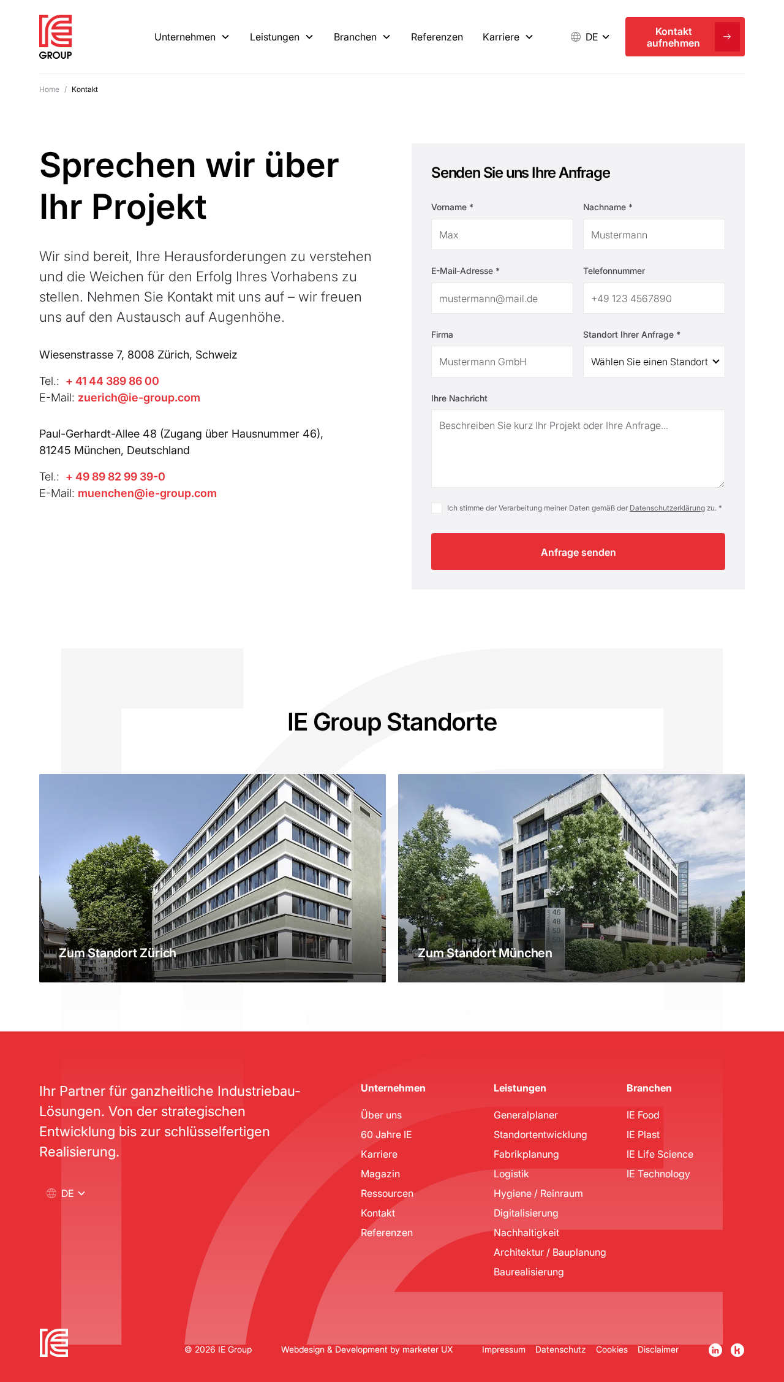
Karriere (379, 1154)
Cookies (612, 1349)
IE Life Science (660, 1154)
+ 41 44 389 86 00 (112, 381)
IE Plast (643, 1134)
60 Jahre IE (386, 1134)
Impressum (504, 1349)
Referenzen (437, 36)
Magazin (380, 1173)
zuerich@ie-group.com (139, 397)
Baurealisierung (529, 1271)
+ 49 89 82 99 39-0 (115, 476)
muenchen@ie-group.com (147, 493)
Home (49, 89)
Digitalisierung (526, 1212)
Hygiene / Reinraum (538, 1193)
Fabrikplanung (526, 1154)
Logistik (511, 1173)
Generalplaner (526, 1114)
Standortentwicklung (540, 1134)
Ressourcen (387, 1193)
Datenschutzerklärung (667, 508)
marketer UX (427, 1349)
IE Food (643, 1114)
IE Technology (658, 1173)
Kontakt (378, 1212)
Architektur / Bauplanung (550, 1252)
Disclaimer (658, 1349)
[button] (590, 37)
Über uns (381, 1114)
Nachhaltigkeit (526, 1232)
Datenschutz (560, 1349)
